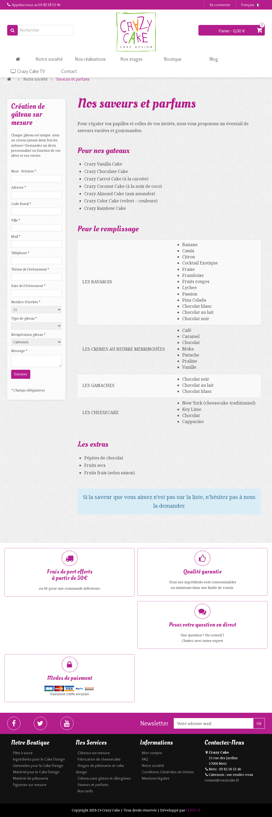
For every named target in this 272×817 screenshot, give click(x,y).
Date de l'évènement (28, 286)
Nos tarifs (85, 791)
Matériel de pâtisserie (30, 778)
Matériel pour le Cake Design (36, 772)
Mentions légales (155, 778)
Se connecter (220, 4)
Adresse (18, 187)
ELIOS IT (193, 810)
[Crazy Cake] (136, 32)
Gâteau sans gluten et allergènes (104, 778)
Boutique (172, 59)
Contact (69, 71)
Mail (15, 236)
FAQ (145, 759)
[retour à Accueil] (10, 79)
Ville (15, 220)
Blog (213, 59)
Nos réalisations (90, 59)
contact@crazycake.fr (222, 780)
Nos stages (131, 59)
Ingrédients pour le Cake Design (39, 759)
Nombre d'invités (25, 302)
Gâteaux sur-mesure (94, 752)
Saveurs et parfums (93, 784)
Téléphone (20, 253)
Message (19, 351)
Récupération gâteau (28, 334)
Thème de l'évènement (30, 269)
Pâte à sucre (23, 752)
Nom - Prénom (23, 171)
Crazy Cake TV (30, 71)
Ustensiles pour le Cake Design (38, 765)
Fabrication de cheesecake (99, 759)
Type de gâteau (24, 318)
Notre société (49, 59)
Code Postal (21, 204)
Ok (259, 723)
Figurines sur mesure (29, 784)
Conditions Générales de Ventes (168, 772)
